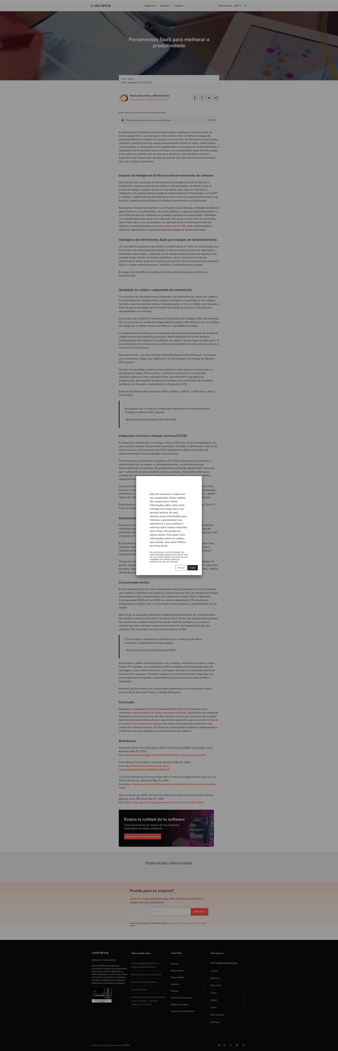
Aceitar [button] (193, 567)
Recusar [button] (181, 567)
